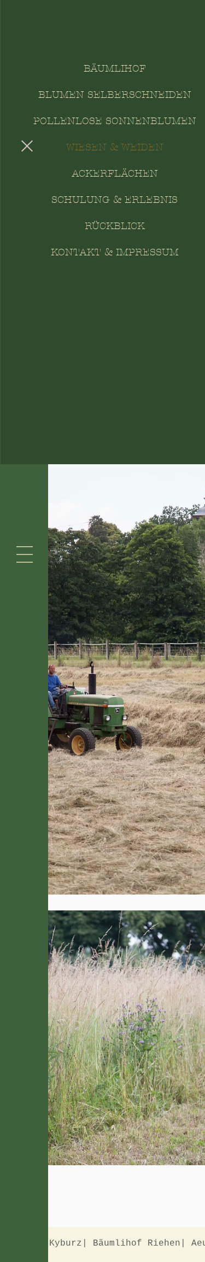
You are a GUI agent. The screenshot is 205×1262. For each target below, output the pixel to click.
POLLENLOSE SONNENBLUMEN (115, 121)
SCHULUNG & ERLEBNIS (114, 200)
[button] (27, 146)
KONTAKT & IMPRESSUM (115, 252)
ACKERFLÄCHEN (115, 173)
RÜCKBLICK (115, 226)
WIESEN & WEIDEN (114, 147)
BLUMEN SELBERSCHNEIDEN (114, 95)
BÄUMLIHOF (115, 68)
